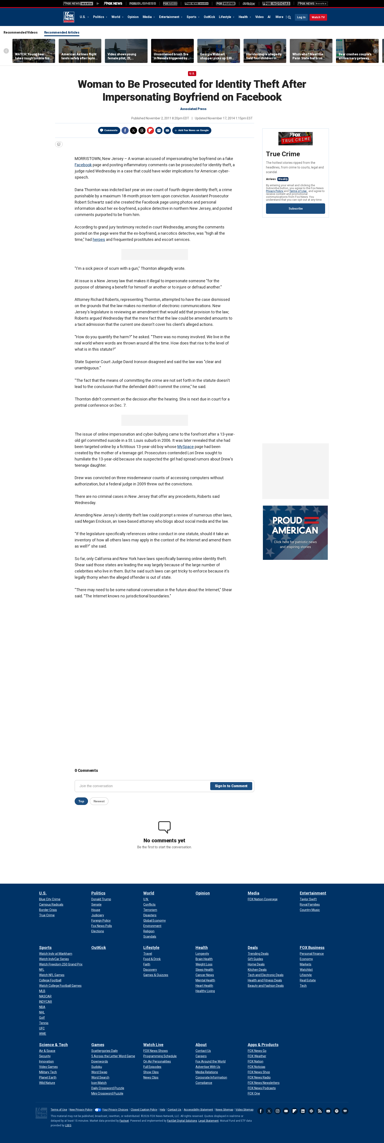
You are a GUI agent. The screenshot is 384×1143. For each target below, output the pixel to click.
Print (158, 130)
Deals (253, 947)
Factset (124, 1120)
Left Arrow (6, 51)
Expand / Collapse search (289, 17)
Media (147, 17)
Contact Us (174, 1109)
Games (97, 1044)
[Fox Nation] (170, 3)
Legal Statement (208, 1120)
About (201, 1044)
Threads (142, 130)
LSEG (68, 1125)
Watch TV (318, 17)
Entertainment (169, 17)
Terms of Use (298, 191)
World (116, 17)
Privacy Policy (275, 191)
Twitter (133, 130)
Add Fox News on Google (193, 130)
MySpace (185, 446)
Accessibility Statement (198, 1109)
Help (162, 1109)
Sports (192, 17)
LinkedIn (303, 1111)
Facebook (125, 130)
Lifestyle (225, 17)
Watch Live (153, 1044)
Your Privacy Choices (115, 1109)
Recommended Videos (21, 32)
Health (243, 17)
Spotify (336, 1111)
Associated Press (193, 109)
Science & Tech (53, 1044)
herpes (99, 239)
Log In (301, 17)
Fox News (69, 17)
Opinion (133, 17)
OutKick (209, 17)
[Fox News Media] (113, 3)
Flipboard (150, 130)
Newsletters (328, 1111)
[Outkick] (249, 3)
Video (259, 17)
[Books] (312, 3)
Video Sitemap (244, 1109)
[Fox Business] (143, 3)
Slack (311, 1111)
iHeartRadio (345, 1111)
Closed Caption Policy (144, 1109)
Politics (99, 17)
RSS (319, 1111)
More (279, 17)
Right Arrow (375, 51)
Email (167, 130)
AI (269, 17)
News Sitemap (224, 1109)
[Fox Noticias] (276, 3)
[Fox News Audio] (196, 3)
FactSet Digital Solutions (182, 1120)
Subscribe (296, 208)
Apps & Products (263, 1044)
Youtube (286, 1111)
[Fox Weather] (226, 3)
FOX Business (312, 947)
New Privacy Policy (81, 1109)
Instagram (277, 1111)
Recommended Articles (61, 32)
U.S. (83, 17)
